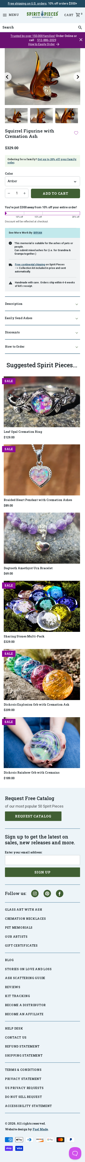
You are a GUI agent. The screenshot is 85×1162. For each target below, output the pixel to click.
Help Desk (14, 1028)
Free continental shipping (30, 264)
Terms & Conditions (23, 1070)
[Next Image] (78, 76)
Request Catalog (33, 816)
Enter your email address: (23, 852)
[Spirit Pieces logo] (42, 15)
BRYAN (37, 232)
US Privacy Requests (24, 1088)
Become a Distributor (25, 1005)
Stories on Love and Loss (28, 969)
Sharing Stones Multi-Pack (24, 636)
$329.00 (9, 641)
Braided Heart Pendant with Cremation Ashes (38, 500)
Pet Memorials (19, 927)
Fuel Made (40, 1129)
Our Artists (16, 937)
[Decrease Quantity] (9, 193)
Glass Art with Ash (23, 909)
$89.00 (8, 505)
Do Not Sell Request (23, 1097)
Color (9, 173)
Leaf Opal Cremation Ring (23, 432)
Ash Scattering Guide (25, 978)
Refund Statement (22, 1046)
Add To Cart (55, 193)
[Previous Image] (7, 76)
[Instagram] (35, 893)
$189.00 (9, 778)
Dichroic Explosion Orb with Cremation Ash (36, 704)
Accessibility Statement (28, 1106)
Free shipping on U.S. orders (27, 3)
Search (7, 23)
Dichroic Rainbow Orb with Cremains (31, 772)
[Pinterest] (47, 893)
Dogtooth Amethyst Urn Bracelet (28, 568)
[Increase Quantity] (24, 193)
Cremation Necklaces (25, 919)
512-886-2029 (46, 40)
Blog (9, 960)
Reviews (12, 987)
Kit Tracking (17, 996)
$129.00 (9, 437)
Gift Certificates (21, 945)
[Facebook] (59, 893)
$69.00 (8, 573)
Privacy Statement (23, 1079)
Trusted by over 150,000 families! (33, 36)
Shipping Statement (24, 1055)
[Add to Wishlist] (76, 132)
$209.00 (9, 710)
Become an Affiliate (24, 1014)
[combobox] (42, 27)
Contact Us (16, 1037)
